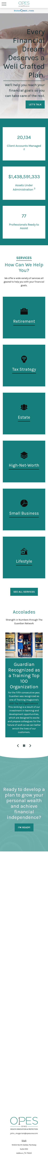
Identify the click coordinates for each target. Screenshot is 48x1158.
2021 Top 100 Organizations (23, 703)
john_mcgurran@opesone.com (24, 1133)
